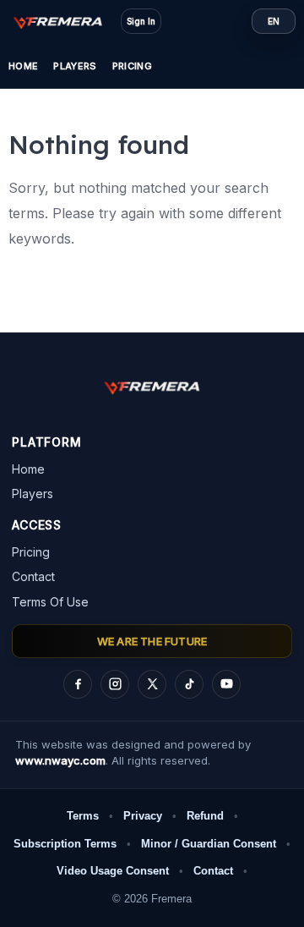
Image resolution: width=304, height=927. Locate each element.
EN (274, 21)
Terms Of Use (50, 602)
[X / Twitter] (152, 684)
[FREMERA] (65, 21)
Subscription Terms (65, 843)
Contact (33, 576)
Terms (83, 815)
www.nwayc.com (60, 760)
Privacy (142, 815)
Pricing (132, 66)
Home (23, 66)
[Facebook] (77, 684)
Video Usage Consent (113, 870)
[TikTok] (189, 684)
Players (74, 66)
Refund (205, 815)
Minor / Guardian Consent (208, 843)
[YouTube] (226, 684)
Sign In (141, 21)
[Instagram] (114, 684)
